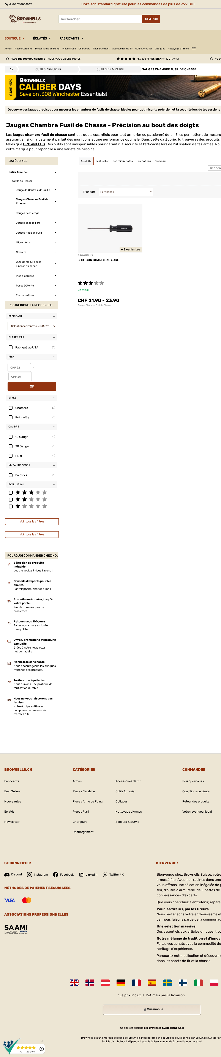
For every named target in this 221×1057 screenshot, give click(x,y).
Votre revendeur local (197, 811)
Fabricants (69, 38)
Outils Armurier (143, 48)
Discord (16, 874)
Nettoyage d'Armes (178, 48)
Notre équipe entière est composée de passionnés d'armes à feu (30, 710)
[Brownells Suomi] (183, 982)
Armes (8, 48)
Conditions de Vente (196, 791)
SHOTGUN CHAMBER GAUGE (98, 260)
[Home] (10, 69)
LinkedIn (91, 875)
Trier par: (89, 192)
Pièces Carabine (23, 48)
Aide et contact (20, 4)
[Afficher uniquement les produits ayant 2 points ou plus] (31, 499)
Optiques (160, 48)
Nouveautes (12, 801)
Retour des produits (195, 801)
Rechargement (101, 48)
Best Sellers (12, 791)
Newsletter (11, 822)
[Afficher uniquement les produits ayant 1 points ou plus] (31, 506)
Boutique (13, 38)
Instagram (41, 875)
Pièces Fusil (69, 48)
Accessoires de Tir (122, 48)
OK (32, 386)
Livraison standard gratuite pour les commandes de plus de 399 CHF (138, 4)
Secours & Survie (127, 822)
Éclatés (40, 38)
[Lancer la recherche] (151, 19)
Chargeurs (84, 48)
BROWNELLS (34, 144)
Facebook (67, 875)
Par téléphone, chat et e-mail (32, 588)
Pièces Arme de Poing (47, 48)
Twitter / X (116, 875)
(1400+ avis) (158, 58)
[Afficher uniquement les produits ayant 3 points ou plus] (31, 492)
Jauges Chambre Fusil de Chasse (94, 305)
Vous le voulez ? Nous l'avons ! (33, 570)
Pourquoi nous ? (193, 781)
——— (193, 48)
